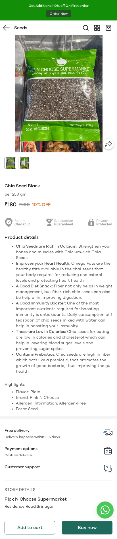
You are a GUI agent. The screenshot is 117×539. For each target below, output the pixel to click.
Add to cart (30, 527)
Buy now (87, 527)
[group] (58, 93)
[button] (10, 163)
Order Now (59, 14)
